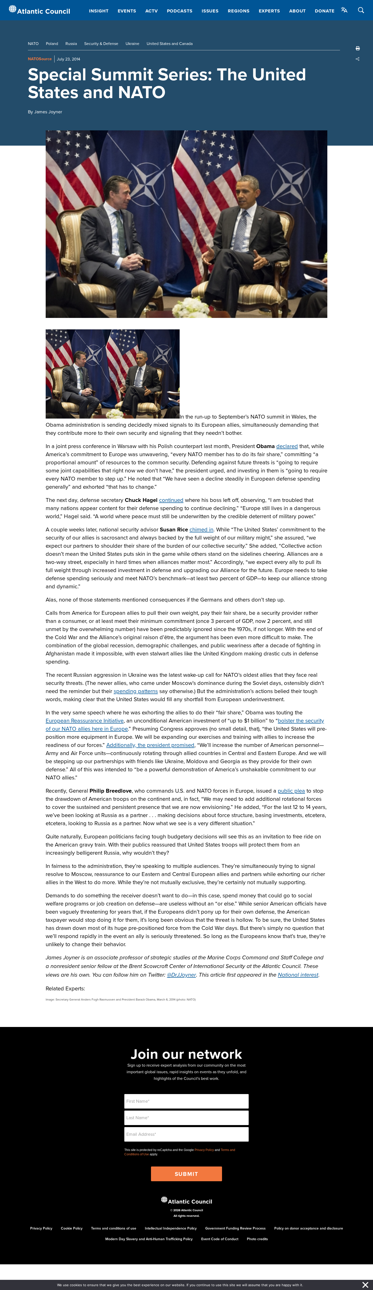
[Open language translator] (344, 9)
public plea (291, 790)
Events (127, 11)
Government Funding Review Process (235, 1228)
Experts (269, 11)
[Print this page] (358, 48)
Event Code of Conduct (219, 1238)
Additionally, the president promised (150, 745)
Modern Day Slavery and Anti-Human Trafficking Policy (149, 1238)
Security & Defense (101, 43)
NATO (33, 43)
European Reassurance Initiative (85, 720)
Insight (98, 11)
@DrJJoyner (181, 975)
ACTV (151, 11)
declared (287, 446)
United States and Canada (170, 43)
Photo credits (257, 1238)
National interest (298, 975)
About (297, 11)
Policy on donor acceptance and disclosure (308, 1228)
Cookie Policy (71, 1228)
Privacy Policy (204, 1150)
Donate (324, 11)
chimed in (201, 529)
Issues (210, 11)
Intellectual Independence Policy (171, 1228)
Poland (52, 43)
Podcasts (180, 11)
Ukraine (132, 43)
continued (171, 500)
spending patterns (136, 691)
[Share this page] (358, 59)
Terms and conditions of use (113, 1228)
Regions (238, 11)
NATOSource (40, 59)
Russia (71, 43)
